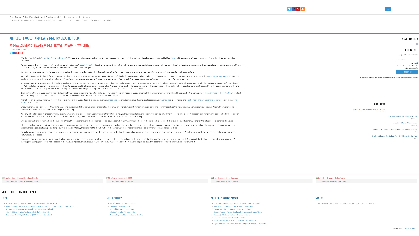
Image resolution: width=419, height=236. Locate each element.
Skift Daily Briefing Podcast (224, 198)
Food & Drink (94, 20)
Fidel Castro (226, 93)
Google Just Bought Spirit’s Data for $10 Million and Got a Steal (394, 136)
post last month (86, 65)
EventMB (319, 198)
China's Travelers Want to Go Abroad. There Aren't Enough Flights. (238, 212)
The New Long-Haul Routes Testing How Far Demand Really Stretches (31, 203)
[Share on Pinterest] (17, 53)
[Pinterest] (298, 9)
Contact (413, 229)
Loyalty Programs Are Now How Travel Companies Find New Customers (240, 224)
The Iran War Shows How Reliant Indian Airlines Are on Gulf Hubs (30, 209)
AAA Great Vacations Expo (217, 76)
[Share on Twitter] (11, 53)
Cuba (172, 58)
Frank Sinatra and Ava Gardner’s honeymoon (205, 100)
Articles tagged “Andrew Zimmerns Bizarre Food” (45, 39)
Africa (25, 17)
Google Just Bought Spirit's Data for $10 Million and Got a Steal (237, 203)
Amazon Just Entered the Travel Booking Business (232, 215)
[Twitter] (289, 9)
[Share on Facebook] (14, 53)
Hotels (78, 20)
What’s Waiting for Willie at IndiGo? (123, 212)
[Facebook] (294, 9)
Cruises (85, 20)
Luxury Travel (51, 20)
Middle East (34, 17)
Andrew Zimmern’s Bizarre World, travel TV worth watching (49, 46)
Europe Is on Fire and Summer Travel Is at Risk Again (233, 209)
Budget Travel (29, 20)
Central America (75, 17)
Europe (18, 17)
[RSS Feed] (303, 9)
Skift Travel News (410, 68)
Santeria (165, 100)
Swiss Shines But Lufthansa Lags (122, 209)
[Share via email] (21, 53)
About (406, 229)
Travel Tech (40, 20)
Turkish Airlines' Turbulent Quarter (123, 203)
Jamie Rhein (16, 49)
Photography (62, 20)
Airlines (72, 20)
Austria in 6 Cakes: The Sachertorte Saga (402, 116)
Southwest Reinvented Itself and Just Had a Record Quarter (235, 221)
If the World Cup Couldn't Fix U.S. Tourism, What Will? (233, 206)
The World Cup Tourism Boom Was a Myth (229, 218)
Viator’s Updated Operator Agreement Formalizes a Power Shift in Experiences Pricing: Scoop (40, 206)
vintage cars (112, 100)
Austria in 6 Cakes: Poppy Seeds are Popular (369, 110)
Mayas (210, 125)
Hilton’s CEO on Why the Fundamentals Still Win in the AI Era (395, 129)
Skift (6, 198)
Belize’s (53, 125)
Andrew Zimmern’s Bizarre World (57, 58)
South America (60, 17)
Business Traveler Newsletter (406, 66)
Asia (11, 17)
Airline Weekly (114, 198)
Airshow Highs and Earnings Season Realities (126, 215)
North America (47, 17)
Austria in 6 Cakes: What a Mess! (405, 123)
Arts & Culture (106, 20)
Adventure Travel (16, 20)
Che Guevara (211, 93)
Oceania (86, 17)
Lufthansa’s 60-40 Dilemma (120, 206)
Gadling (105, 7)
